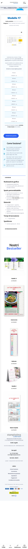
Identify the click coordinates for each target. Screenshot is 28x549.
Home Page (3, 7)
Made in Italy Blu (14, 427)
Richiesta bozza (17, 547)
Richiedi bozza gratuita (11, 135)
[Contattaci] (24, 545)
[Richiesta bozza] (17, 545)
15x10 (9, 23)
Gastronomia (14, 320)
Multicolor (14, 361)
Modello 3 (14, 386)
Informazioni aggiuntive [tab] (11, 229)
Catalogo (3, 547)
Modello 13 (14, 278)
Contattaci (24, 547)
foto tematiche (15, 198)
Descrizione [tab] (8, 177)
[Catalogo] (3, 545)
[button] (21, 32)
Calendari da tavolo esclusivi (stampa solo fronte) (16, 8)
